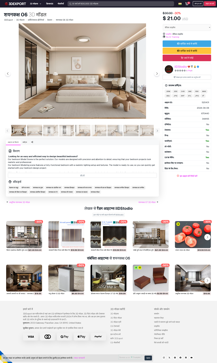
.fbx (197, 91)
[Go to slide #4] (66, 130)
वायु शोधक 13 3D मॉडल (56, 293)
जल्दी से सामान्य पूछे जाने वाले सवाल (167, 322)
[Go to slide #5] (82, 130)
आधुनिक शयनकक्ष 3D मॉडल (19, 202)
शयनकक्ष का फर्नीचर (138, 188)
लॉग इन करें (198, 4)
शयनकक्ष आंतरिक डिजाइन (37, 192)
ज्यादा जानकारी (79, 358)
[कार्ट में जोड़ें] (33, 244)
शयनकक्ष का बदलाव (81, 192)
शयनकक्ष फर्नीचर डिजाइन (122, 188)
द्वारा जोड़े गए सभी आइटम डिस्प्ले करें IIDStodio (108, 215)
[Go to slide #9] (147, 130)
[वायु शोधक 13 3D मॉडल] (66, 278)
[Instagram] (163, 357)
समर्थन (156, 313)
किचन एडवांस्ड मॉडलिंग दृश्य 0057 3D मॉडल (21, 250)
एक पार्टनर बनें (115, 334)
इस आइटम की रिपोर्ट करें (188, 176)
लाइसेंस (157, 326)
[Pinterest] (174, 357)
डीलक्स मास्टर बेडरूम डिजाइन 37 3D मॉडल (105, 293)
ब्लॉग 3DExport (116, 338)
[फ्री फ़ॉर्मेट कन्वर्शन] (203, 96)
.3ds (175, 91)
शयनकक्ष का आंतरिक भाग (53, 188)
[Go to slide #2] (34, 130)
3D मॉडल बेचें (115, 330)
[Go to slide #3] (50, 130)
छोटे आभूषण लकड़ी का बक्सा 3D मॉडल (145, 293)
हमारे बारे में (28, 309)
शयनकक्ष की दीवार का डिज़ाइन (18, 192)
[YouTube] (191, 357)
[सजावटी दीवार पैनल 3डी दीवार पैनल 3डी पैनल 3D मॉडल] (66, 234)
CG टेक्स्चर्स (114, 326)
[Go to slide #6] (98, 130)
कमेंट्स (25, 142)
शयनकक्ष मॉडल (95, 192)
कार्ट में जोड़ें (188, 57)
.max (204, 91)
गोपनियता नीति (159, 334)
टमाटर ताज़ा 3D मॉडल (182, 250)
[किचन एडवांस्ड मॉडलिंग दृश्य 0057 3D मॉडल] (24, 234)
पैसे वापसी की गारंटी (161, 342)
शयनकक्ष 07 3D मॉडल (147, 202)
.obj (168, 96)
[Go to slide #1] (18, 130)
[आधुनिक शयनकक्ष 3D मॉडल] (193, 278)
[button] (207, 237)
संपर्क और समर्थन (161, 309)
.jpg (175, 96)
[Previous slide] (8, 73)
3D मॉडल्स (114, 313)
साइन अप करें (210, 4)
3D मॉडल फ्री (115, 322)
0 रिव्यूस (189, 71)
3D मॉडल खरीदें (117, 309)
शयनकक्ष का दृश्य (38, 188)
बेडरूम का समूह (13, 188)
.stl (189, 96)
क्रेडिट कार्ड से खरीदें (188, 43)
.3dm (168, 91)
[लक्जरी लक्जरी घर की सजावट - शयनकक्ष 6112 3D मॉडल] (24, 278)
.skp (182, 96)
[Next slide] (156, 73)
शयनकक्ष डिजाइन (69, 188)
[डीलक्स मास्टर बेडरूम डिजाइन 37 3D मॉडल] (108, 278)
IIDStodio (180, 67)
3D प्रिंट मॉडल (116, 318)
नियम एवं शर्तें (158, 338)
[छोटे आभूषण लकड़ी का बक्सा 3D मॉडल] (151, 278)
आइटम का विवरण (13, 142)
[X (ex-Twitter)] (169, 357)
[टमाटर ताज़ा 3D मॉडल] (193, 234)
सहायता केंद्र (159, 318)
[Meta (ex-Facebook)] (180, 357)
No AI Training (172, 37)
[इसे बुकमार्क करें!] (38, 244)
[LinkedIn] (185, 357)
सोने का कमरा (26, 188)
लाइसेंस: (169, 34)
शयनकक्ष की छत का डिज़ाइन (103, 188)
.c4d (183, 91)
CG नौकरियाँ (115, 342)
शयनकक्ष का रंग (53, 192)
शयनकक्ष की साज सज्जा (85, 188)
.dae (190, 91)
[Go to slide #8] (131, 130)
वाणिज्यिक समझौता (161, 330)
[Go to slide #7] (115, 130)
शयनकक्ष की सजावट (67, 192)
